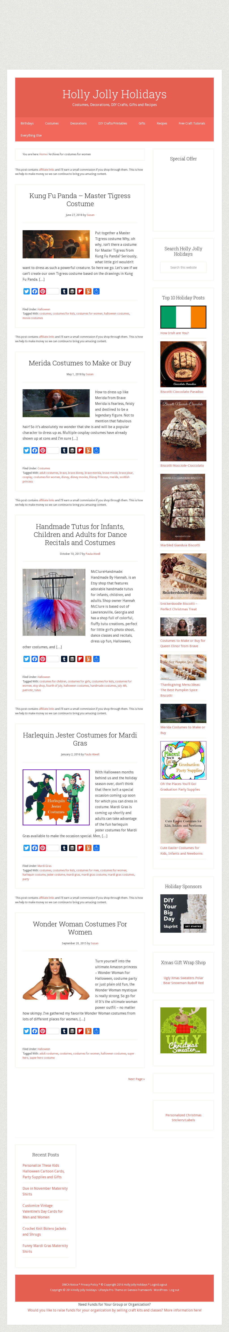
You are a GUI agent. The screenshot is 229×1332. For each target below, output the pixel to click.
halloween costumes (116, 313)
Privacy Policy (89, 1284)
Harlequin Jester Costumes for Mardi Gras (80, 739)
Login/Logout (158, 1284)
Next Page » (136, 1079)
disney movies (79, 477)
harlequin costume (34, 874)
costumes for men (87, 870)
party (26, 879)
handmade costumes (103, 685)
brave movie (110, 472)
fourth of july (54, 685)
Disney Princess (98, 477)
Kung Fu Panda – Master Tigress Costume (80, 199)
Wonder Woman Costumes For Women (80, 928)
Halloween (44, 309)
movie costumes (33, 318)
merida (114, 477)
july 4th (122, 685)
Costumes (44, 468)
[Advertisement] (114, 31)
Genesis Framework (139, 1290)
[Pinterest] (2, 28)
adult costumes (48, 472)
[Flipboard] (2, 33)
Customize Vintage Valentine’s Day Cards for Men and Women (43, 1211)
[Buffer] (2, 31)
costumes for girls (79, 681)
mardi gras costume (93, 874)
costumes (45, 313)
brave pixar (126, 472)
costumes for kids (64, 313)
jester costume (56, 874)
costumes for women (89, 313)
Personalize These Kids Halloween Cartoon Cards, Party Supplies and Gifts (44, 1171)
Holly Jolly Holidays (114, 94)
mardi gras (73, 874)
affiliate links (46, 169)
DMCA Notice (70, 1284)
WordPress (161, 1290)
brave (63, 472)
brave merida (93, 472)
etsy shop (39, 685)
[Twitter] (2, 24)
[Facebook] (2, 26)
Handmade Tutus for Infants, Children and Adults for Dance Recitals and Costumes (80, 534)
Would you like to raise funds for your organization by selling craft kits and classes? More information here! (114, 1310)
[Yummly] (2, 35)
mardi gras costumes (121, 874)
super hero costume (42, 1057)
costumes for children (52, 681)
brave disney (75, 472)
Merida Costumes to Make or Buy (80, 362)
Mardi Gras (44, 866)
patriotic (28, 690)
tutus (37, 690)
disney (65, 477)
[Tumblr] (2, 29)
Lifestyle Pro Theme (111, 1290)
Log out (174, 1290)
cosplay (27, 477)
